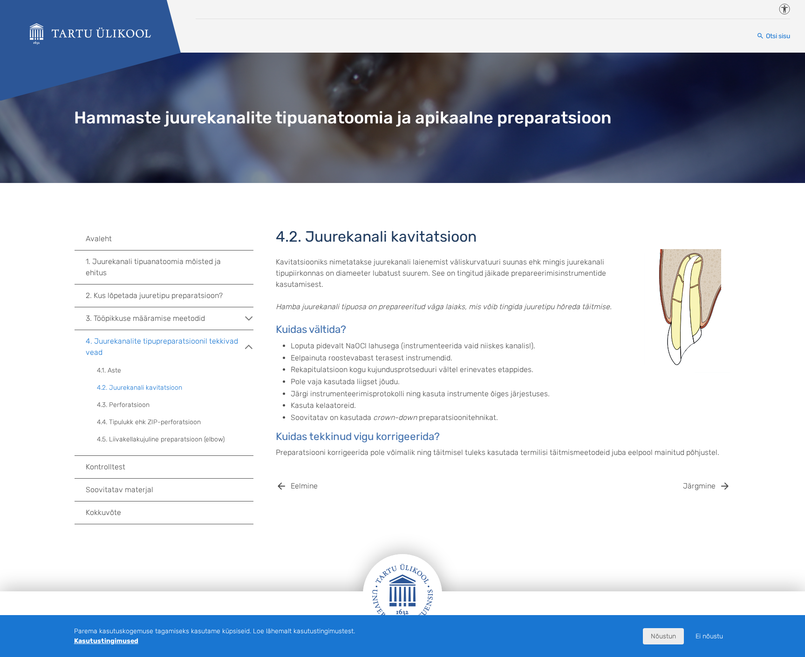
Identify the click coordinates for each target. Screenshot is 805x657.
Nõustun (663, 636)
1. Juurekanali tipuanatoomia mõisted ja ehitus (153, 267)
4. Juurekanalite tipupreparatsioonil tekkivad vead (162, 347)
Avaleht (99, 238)
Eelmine (304, 485)
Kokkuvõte (103, 512)
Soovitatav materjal (119, 489)
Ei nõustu (709, 636)
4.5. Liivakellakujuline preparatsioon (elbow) (161, 439)
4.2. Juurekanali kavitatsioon (139, 388)
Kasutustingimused (106, 641)
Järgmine (699, 485)
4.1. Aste (109, 370)
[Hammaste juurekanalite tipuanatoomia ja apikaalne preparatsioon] (90, 34)
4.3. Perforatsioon (123, 405)
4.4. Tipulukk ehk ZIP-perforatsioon (149, 422)
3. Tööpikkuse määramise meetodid (145, 318)
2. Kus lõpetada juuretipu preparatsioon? (154, 295)
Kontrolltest (105, 466)
